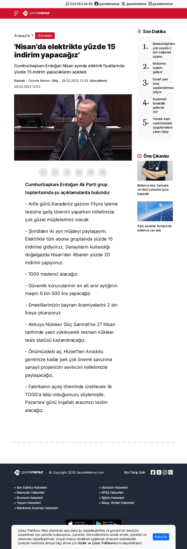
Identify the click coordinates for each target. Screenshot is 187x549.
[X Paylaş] (55, 172)
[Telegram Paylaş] (78, 172)
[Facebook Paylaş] (43, 172)
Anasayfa (22, 35)
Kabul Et (161, 537)
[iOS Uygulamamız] (79, 524)
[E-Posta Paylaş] (102, 172)
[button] (16, 13)
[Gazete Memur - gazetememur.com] (36, 13)
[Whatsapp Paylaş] (90, 172)
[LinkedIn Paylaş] (67, 172)
